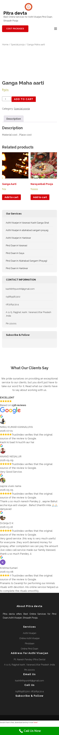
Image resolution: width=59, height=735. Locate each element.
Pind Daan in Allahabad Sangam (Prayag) (26, 261)
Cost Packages (15, 29)
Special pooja (18, 44)
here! (35, 722)
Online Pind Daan (29, 648)
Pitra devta (15, 13)
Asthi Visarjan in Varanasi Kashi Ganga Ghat (27, 222)
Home (5, 44)
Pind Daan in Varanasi (16, 245)
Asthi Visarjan (29, 633)
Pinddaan (29, 643)
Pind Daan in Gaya (15, 253)
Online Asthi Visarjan (29, 638)
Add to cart (23, 99)
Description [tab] (13, 118)
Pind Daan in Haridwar (17, 268)
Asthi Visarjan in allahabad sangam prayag (27, 230)
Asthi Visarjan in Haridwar (18, 238)
